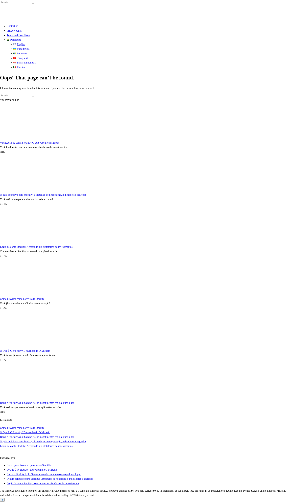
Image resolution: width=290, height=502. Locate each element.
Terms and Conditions (18, 35)
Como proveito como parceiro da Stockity (22, 298)
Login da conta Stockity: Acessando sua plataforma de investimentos (36, 246)
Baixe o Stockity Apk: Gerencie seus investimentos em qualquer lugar (37, 402)
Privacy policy (14, 30)
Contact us (12, 26)
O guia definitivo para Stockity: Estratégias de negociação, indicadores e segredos (43, 194)
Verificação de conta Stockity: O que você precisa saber (29, 142)
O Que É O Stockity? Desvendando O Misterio (25, 350)
